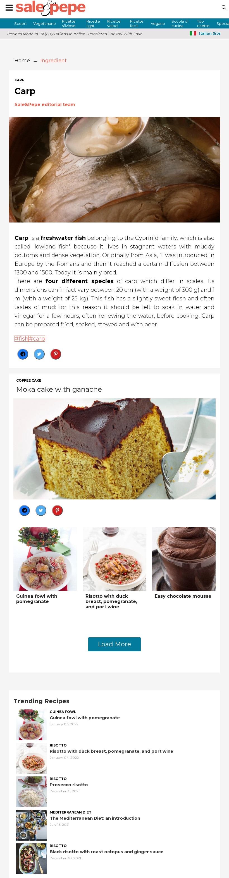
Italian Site (210, 33)
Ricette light (93, 23)
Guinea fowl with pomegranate (36, 599)
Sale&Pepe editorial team (45, 104)
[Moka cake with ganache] (114, 448)
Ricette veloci (114, 23)
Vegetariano (44, 23)
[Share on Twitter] (39, 354)
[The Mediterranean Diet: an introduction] (31, 824)
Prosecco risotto (69, 784)
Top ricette (203, 23)
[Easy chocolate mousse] (184, 558)
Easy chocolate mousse (183, 596)
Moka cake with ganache (59, 389)
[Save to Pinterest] (55, 354)
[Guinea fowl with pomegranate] (45, 558)
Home (22, 61)
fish (23, 339)
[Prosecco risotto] (31, 791)
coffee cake (28, 380)
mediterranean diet (70, 812)
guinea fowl (63, 712)
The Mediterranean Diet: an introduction (95, 818)
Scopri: (20, 23)
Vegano (158, 23)
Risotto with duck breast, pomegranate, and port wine (111, 601)
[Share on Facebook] (22, 354)
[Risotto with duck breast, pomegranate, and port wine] (114, 558)
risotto (58, 745)
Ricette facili (137, 23)
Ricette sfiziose (68, 23)
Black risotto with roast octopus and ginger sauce (106, 851)
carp (20, 80)
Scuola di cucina (179, 23)
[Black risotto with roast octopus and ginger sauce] (31, 858)
